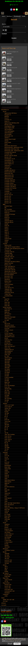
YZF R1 (6, 415)
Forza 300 (7, 394)
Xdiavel (6, 141)
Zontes (4, 565)
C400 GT (7, 237)
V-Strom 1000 (8, 535)
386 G (6, 568)
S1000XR (7, 219)
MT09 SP (7, 420)
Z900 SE (7, 477)
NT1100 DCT (8, 343)
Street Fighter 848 (9, 128)
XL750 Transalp (9, 333)
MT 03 (6, 442)
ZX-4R (6, 457)
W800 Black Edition (10, 480)
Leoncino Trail (8, 560)
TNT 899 (7, 555)
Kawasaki (5, 452)
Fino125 (6, 411)
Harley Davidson (7, 307)
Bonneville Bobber (9, 274)
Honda (4, 322)
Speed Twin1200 (9, 263)
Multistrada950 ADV (10, 172)
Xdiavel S (7, 137)
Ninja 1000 (7, 467)
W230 (6, 454)
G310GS (6, 240)
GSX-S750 (7, 539)
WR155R (6, 446)
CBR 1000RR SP (9, 351)
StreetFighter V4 (9, 160)
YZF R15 (6, 449)
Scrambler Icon (8, 190)
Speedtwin (7, 279)
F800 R (6, 230)
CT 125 (6, 402)
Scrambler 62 (8, 193)
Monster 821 (8, 198)
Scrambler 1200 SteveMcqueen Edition (14, 248)
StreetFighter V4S (9, 162)
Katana (6, 527)
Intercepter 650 (9, 589)
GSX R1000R (8, 537)
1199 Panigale (8, 134)
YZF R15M (7, 447)
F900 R (6, 227)
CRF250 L (7, 397)
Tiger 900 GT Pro (9, 287)
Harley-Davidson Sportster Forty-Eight (16, 78)
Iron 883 (7, 320)
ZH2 (6, 460)
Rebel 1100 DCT (9, 345)
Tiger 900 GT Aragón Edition (12, 247)
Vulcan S (7, 495)
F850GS (6, 229)
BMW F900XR (10, 62)
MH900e (7, 116)
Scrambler (7, 191)
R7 (5, 431)
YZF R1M (7, 413)
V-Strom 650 (8, 540)
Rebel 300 (7, 392)
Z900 (6, 478)
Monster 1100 (8, 157)
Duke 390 (7, 305)
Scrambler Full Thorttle (10, 188)
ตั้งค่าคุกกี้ (10, 643)
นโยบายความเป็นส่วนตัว (9, 641)
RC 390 (6, 301)
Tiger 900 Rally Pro (10, 268)
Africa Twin (7, 348)
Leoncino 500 (8, 562)
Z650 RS (7, 459)
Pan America (8, 314)
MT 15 (6, 451)
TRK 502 (7, 558)
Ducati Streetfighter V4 (12, 51)
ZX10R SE (7, 472)
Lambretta (5, 594)
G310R (6, 242)
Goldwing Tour (8, 340)
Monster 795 (8, 203)
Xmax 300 (7, 441)
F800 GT (7, 232)
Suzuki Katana (10, 73)
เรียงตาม (4, 24)
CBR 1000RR (8, 353)
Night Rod (7, 310)
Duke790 (7, 299)
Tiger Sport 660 (9, 255)
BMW (4, 204)
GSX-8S (6, 526)
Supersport (7, 167)
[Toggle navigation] (26, 13)
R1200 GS (7, 217)
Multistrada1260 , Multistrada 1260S (14, 147)
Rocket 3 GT (8, 265)
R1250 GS (7, 212)
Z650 (6, 491)
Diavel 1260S (8, 142)
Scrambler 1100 (8, 154)
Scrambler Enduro (9, 183)
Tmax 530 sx (8, 438)
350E (6, 570)
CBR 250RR (7, 366)
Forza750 (7, 328)
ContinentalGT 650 (9, 591)
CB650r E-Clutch (9, 330)
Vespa (2, 598)
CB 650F (7, 376)
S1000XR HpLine (9, 221)
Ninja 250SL (8, 516)
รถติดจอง (3, 603)
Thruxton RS (8, 250)
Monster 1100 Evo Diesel (11, 155)
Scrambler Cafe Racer (10, 186)
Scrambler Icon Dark (10, 181)
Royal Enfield (6, 583)
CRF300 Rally (8, 389)
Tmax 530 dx (8, 436)
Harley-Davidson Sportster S (14, 88)
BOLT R (6, 423)
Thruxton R (7, 283)
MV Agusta (6, 573)
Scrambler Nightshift (10, 180)
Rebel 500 (7, 382)
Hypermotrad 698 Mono (11, 113)
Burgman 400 (8, 529)
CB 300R (7, 395)
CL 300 (6, 332)
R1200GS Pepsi (8, 206)
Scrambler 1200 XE (9, 252)
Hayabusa (7, 524)
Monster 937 (8, 196)
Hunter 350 (7, 586)
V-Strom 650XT (9, 542)
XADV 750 (7, 354)
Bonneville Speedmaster (11, 273)
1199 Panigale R (9, 129)
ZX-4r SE (7, 456)
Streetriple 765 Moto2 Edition (12, 261)
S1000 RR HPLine (9, 222)
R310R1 (6, 571)
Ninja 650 (7, 490)
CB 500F (7, 380)
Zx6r (6, 488)
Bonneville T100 (9, 278)
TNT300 (7, 563)
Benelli (4, 552)
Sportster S (7, 315)
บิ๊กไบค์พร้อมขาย (5, 109)
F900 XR (7, 225)
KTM (4, 297)
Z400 (6, 500)
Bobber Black (8, 281)
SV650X (7, 545)
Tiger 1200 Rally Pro (10, 266)
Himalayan (7, 593)
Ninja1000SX (8, 465)
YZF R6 (6, 433)
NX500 (6, 338)
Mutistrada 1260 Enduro (11, 146)
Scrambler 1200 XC (9, 256)
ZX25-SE (7, 511)
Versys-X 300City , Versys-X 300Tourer (15, 508)
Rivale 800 (7, 576)
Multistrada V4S (9, 136)
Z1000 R (7, 464)
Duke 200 (7, 302)
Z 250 (6, 521)
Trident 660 (8, 294)
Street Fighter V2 (9, 164)
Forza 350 (7, 387)
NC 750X (7, 356)
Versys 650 (7, 493)
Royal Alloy (5, 578)
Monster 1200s (8, 124)
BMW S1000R (10, 57)
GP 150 (6, 581)
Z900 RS (7, 475)
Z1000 (6, 470)
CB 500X (7, 379)
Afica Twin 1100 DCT (10, 346)
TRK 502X (7, 557)
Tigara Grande (8, 579)
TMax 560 (7, 410)
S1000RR (7, 216)
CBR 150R (7, 367)
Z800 (6, 485)
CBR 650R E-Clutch (9, 336)
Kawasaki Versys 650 (12, 67)
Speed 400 (7, 260)
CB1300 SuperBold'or (10, 327)
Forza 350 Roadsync (10, 385)
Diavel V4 (7, 121)
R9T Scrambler (8, 209)
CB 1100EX (7, 369)
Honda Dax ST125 (11, 99)
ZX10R (6, 473)
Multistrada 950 (9, 173)
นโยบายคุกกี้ (18, 641)
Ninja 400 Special (9, 504)
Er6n (6, 496)
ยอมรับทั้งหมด (17, 643)
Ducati (4, 111)
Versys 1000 (8, 469)
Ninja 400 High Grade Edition (12, 503)
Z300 (6, 501)
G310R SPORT (8, 239)
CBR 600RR (7, 359)
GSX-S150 (7, 547)
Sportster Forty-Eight (10, 317)
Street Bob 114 (8, 309)
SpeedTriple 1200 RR (10, 271)
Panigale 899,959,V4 (10, 170)
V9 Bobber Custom (9, 550)
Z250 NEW (7, 519)
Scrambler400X (9, 296)
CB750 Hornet (8, 358)
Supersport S (8, 165)
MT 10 (6, 416)
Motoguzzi (5, 548)
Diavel (6, 144)
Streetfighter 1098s (10, 126)
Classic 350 (7, 588)
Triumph (5, 243)
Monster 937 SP (9, 194)
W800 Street (8, 482)
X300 (6, 596)
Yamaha (5, 403)
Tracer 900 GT (8, 407)
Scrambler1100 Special (10, 152)
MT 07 (6, 429)
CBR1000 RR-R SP (9, 349)
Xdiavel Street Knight (10, 139)
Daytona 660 (8, 245)
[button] (23, 13)
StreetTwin (7, 286)
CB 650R (7, 374)
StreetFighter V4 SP (10, 159)
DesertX (7, 118)
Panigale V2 (8, 115)
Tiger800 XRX (8, 291)
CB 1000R (7, 372)
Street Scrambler (9, 284)
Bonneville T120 (9, 276)
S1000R (6, 224)
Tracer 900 (7, 421)
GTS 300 (5, 601)
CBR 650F (7, 363)
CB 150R (7, 400)
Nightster (7, 312)
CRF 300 (7, 390)
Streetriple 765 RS (9, 292)
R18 (5, 208)
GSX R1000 (7, 532)
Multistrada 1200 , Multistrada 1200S (14, 150)
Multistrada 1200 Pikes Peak (12, 149)
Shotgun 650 (8, 584)
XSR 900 (7, 425)
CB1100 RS (7, 371)
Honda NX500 (10, 94)
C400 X (7, 235)
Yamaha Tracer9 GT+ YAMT (13, 83)
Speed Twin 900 (9, 258)
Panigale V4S (8, 168)
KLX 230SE (7, 514)
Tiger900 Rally (8, 253)
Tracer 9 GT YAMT (9, 405)
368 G (6, 566)
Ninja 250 (7, 517)
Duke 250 (7, 304)
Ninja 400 (7, 506)
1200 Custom (8, 318)
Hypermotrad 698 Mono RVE (12, 123)
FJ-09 (6, 418)
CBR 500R (7, 364)
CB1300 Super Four (9, 335)
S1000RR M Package (10, 214)
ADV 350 (7, 384)
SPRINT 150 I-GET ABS (8, 599)
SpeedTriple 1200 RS (10, 270)
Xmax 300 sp (8, 439)
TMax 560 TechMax (10, 434)
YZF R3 (6, 444)
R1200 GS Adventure (10, 211)
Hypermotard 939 (9, 177)
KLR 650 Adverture (9, 487)
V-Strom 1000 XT (9, 534)
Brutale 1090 (8, 575)
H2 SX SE (7, 462)
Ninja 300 (7, 509)
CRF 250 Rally (8, 398)
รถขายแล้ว (3, 605)
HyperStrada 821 (9, 178)
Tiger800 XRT (8, 289)
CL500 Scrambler (9, 377)
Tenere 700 (8, 408)
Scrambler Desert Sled (10, 185)
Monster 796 (8, 201)
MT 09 (6, 428)
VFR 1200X (7, 341)
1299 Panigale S (9, 133)
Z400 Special (8, 498)
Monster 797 (8, 199)
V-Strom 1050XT (9, 531)
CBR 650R (7, 361)
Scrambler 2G (8, 119)
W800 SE (7, 483)
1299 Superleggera (9, 131)
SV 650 (6, 544)
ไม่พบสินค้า (4, 34)
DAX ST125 (7, 323)
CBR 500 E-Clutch (9, 325)
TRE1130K (7, 553)
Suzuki (4, 522)
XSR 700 (7, 426)
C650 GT (7, 234)
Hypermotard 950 (9, 175)
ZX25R (6, 513)
